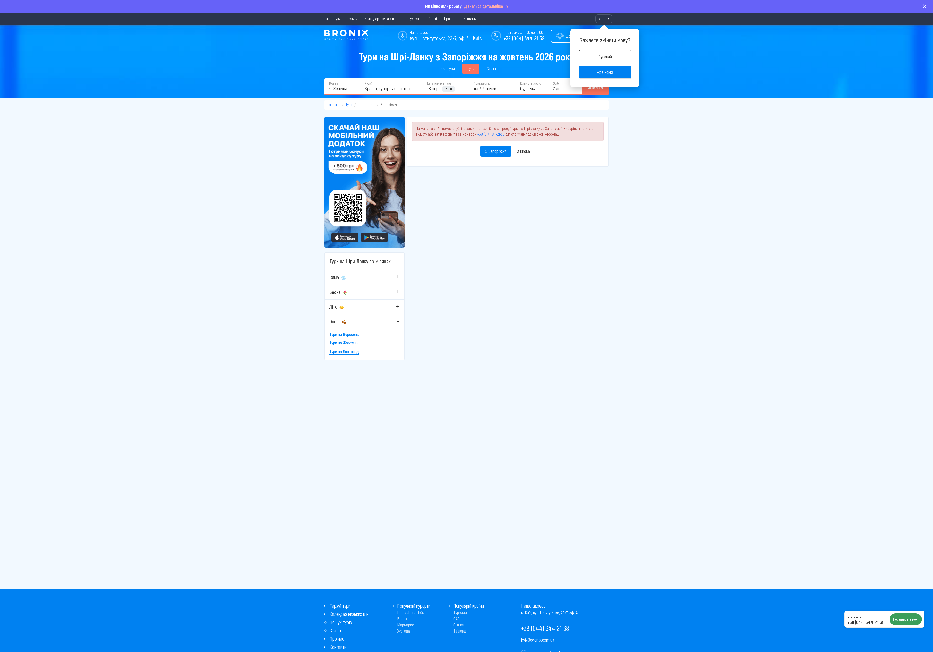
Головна (334, 104)
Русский (605, 56)
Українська (605, 72)
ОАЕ (456, 618)
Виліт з (333, 83)
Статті (433, 18)
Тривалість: (482, 83)
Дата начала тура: (439, 83)
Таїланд (459, 631)
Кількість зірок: (530, 83)
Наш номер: (854, 617)
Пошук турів (412, 18)
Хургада (403, 631)
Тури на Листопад (344, 351)
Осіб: (556, 83)
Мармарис (405, 624)
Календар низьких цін (380, 18)
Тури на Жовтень (343, 342)
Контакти (470, 18)
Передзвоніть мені (905, 619)
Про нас (450, 18)
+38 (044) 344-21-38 (523, 38)
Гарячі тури (332, 18)
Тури (351, 18)
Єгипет (459, 624)
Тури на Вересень (344, 334)
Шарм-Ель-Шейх (410, 612)
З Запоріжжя (496, 151)
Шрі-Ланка (366, 104)
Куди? (368, 83)
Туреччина (462, 612)
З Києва (523, 151)
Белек (402, 618)
